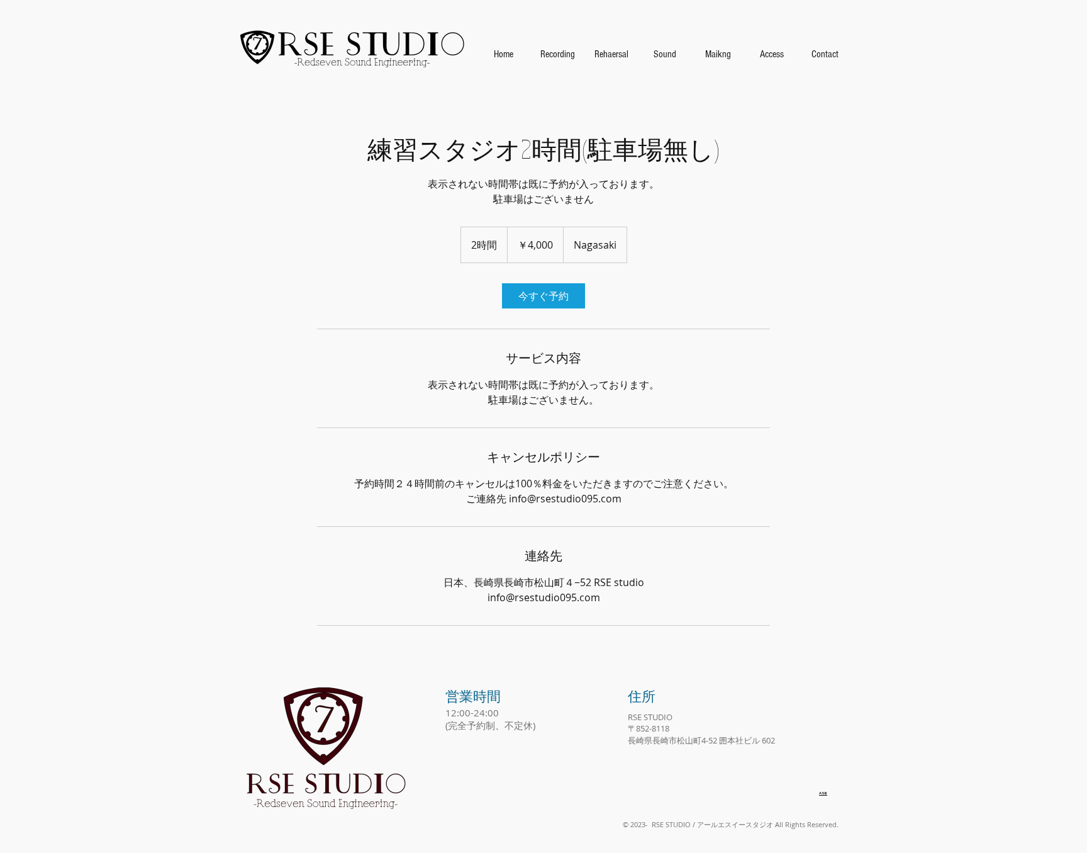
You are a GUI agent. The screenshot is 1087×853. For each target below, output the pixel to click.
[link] (543, 295)
